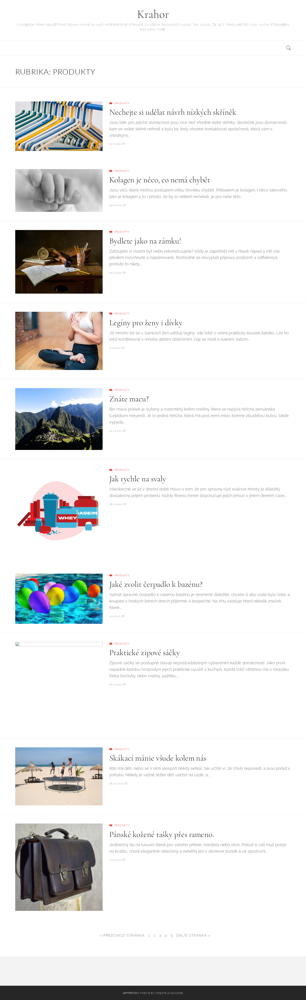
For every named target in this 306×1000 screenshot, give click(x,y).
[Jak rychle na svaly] (59, 511)
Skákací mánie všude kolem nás (157, 758)
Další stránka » (193, 935)
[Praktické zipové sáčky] (59, 685)
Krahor (153, 14)
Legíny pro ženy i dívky (145, 322)
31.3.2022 (115, 430)
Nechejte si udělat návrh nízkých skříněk (172, 112)
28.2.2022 (115, 504)
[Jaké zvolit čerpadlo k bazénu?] (59, 599)
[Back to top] (291, 986)
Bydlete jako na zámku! (145, 241)
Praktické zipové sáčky (144, 652)
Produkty (122, 103)
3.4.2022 (115, 347)
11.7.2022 (115, 143)
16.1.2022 (115, 684)
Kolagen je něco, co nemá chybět (159, 180)
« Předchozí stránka (122, 935)
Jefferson (131, 993)
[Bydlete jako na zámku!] (59, 262)
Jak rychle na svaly (137, 479)
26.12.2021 (116, 783)
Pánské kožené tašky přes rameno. (161, 834)
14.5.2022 (115, 272)
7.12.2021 (115, 859)
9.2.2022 (115, 616)
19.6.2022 (115, 205)
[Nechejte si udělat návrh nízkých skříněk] (59, 126)
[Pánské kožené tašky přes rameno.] (59, 867)
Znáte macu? (129, 399)
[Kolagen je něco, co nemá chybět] (59, 190)
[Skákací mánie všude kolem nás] (59, 776)
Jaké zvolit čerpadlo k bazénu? (156, 584)
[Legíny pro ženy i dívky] (59, 341)
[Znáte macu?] (59, 419)
